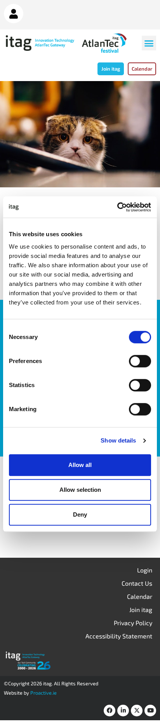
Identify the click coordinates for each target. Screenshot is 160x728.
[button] (149, 43)
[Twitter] (137, 710)
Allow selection (80, 489)
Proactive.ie (43, 693)
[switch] (140, 361)
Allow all (80, 465)
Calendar (139, 596)
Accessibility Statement (118, 636)
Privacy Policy (133, 622)
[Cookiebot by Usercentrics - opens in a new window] (117, 207)
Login (144, 570)
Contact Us (137, 583)
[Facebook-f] (109, 710)
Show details (118, 440)
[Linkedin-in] (123, 710)
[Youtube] (150, 710)
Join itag (140, 609)
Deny (80, 514)
